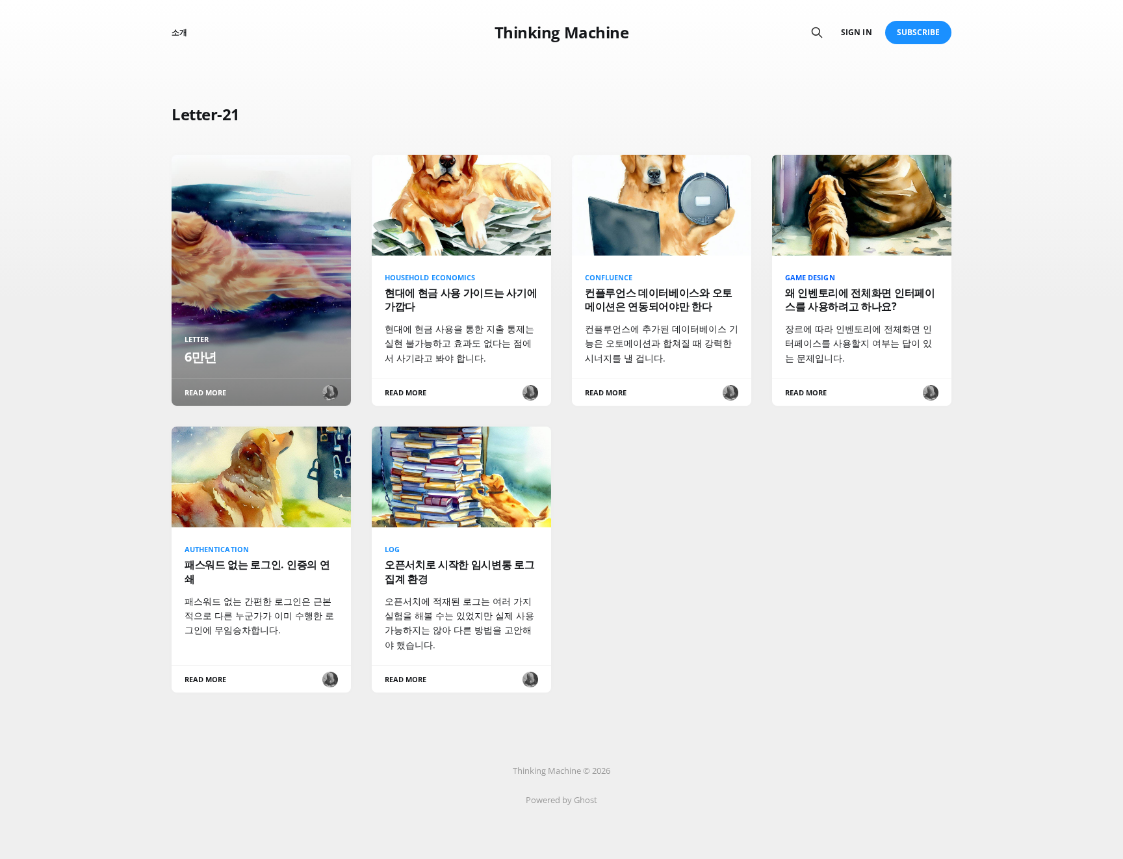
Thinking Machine (561, 32)
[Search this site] (817, 32)
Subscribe (918, 32)
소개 (179, 32)
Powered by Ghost (561, 800)
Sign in (856, 32)
